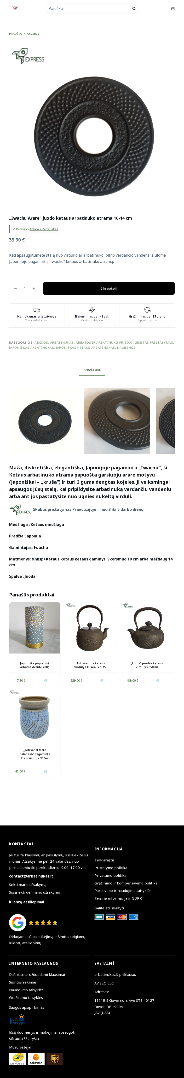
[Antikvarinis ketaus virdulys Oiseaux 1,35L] (90, 628)
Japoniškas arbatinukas (31, 347)
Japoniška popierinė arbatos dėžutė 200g (35, 665)
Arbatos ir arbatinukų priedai (104, 342)
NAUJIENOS (126, 347)
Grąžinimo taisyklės (26, 997)
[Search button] (134, 8)
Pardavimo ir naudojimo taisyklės (122, 890)
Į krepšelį (109, 288)
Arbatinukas (62, 342)
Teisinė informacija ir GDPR (118, 898)
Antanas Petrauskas (43, 229)
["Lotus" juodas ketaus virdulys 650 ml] (146, 628)
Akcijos (41, 342)
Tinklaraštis (104, 860)
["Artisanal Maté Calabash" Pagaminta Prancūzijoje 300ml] (34, 714)
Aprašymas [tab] (92, 370)
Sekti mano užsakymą (27, 884)
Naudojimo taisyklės (26, 989)
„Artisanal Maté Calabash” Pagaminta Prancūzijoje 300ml (34, 754)
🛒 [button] (46, 680)
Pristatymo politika (110, 867)
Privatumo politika (110, 875)
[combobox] (89, 8)
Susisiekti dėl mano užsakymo (34, 892)
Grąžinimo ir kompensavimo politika (125, 883)
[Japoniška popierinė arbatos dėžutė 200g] (34, 628)
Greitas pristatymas (154, 342)
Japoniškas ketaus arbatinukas (85, 347)
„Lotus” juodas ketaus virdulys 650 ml (147, 665)
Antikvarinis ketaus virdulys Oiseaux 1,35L (90, 665)
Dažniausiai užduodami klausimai (37, 974)
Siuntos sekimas (23, 982)
